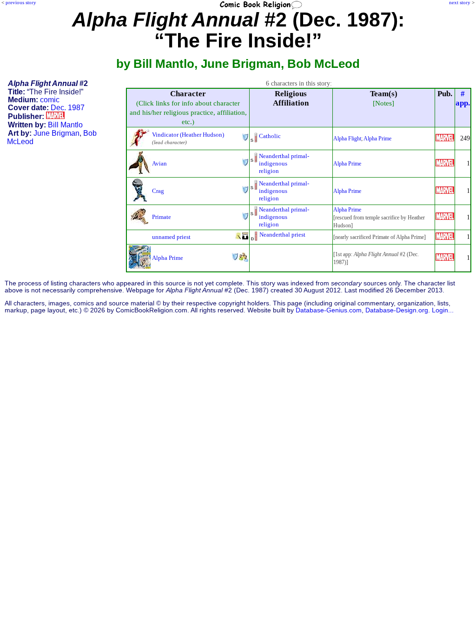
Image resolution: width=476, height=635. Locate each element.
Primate (161, 216)
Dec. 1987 (68, 108)
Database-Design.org (396, 310)
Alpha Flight (347, 138)
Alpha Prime (377, 138)
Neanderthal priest (282, 234)
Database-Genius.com (329, 310)
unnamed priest (171, 236)
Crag (158, 190)
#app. (463, 98)
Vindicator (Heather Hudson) (188, 134)
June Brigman (56, 133)
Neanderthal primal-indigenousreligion (284, 163)
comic (50, 100)
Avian (159, 163)
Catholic (270, 135)
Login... (443, 310)
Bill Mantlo (65, 125)
